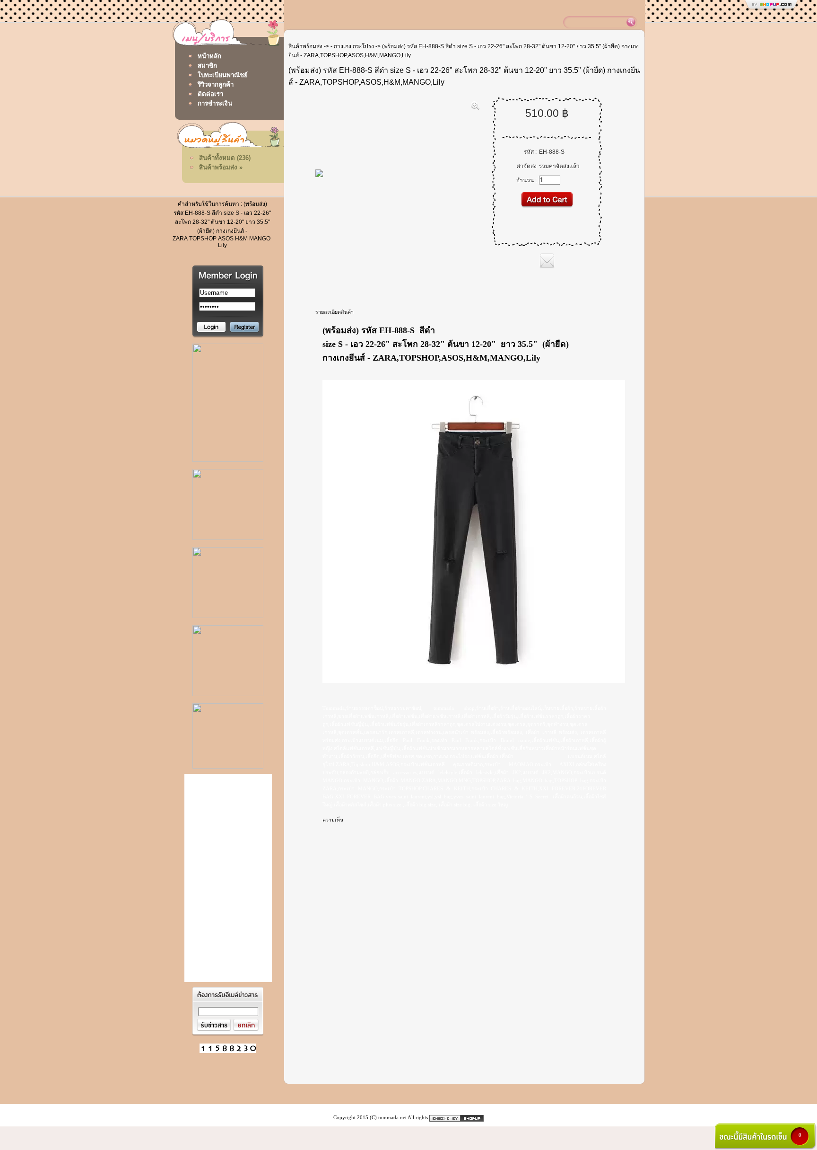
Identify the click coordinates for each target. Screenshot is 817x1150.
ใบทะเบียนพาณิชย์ (223, 75)
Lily (222, 245)
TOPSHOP (203, 238)
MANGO (259, 238)
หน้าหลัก (209, 56)
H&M (241, 238)
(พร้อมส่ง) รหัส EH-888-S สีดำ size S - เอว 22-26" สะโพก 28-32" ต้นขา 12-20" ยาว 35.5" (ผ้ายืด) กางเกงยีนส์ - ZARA (222, 221)
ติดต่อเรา (210, 93)
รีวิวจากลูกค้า (216, 84)
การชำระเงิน (215, 103)
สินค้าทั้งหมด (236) (225, 157)
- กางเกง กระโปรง (352, 46)
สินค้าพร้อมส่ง (305, 46)
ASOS (226, 238)
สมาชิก (207, 65)
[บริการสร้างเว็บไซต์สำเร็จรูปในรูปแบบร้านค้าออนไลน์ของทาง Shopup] (456, 1117)
